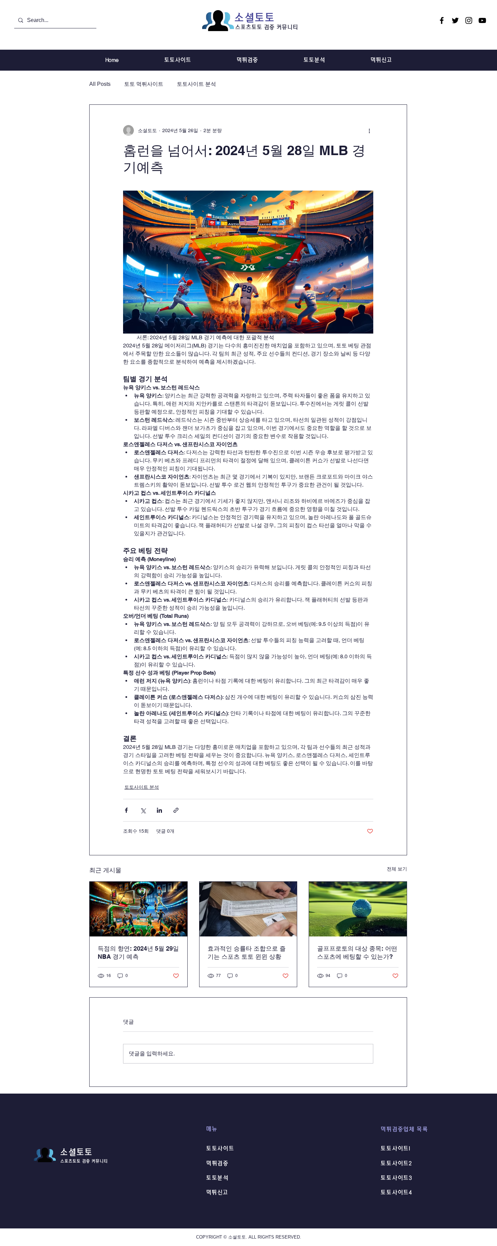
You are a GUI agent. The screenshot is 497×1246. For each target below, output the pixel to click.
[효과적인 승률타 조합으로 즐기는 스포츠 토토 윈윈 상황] (248, 909)
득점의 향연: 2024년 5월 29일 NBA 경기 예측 (138, 952)
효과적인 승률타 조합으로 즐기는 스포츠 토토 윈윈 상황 (247, 952)
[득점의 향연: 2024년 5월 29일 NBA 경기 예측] (138, 909)
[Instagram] (468, 20)
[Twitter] (455, 20)
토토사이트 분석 (196, 84)
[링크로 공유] (176, 810)
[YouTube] (482, 20)
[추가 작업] (369, 130)
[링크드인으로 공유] (159, 810)
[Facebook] (441, 20)
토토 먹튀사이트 (143, 84)
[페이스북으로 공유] (126, 810)
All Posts (100, 84)
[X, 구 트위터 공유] (143, 810)
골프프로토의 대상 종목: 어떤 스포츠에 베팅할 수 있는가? (357, 952)
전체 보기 (397, 869)
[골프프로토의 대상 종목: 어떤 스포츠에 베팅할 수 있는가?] (358, 909)
